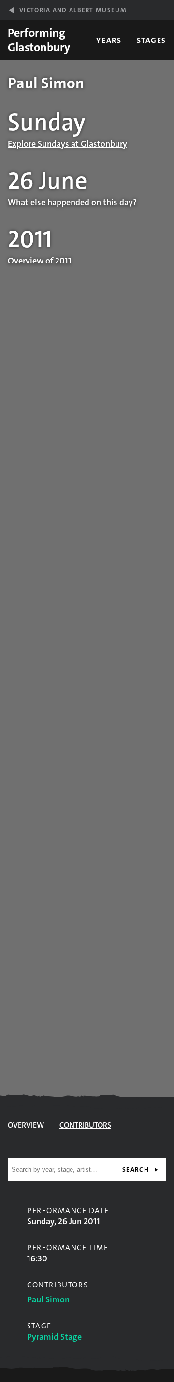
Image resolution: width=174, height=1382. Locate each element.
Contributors (85, 1125)
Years (108, 40)
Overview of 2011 (40, 260)
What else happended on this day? (72, 202)
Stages (151, 40)
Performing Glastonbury (39, 40)
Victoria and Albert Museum (73, 10)
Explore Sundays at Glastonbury (67, 144)
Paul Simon (48, 1299)
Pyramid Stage (54, 1336)
